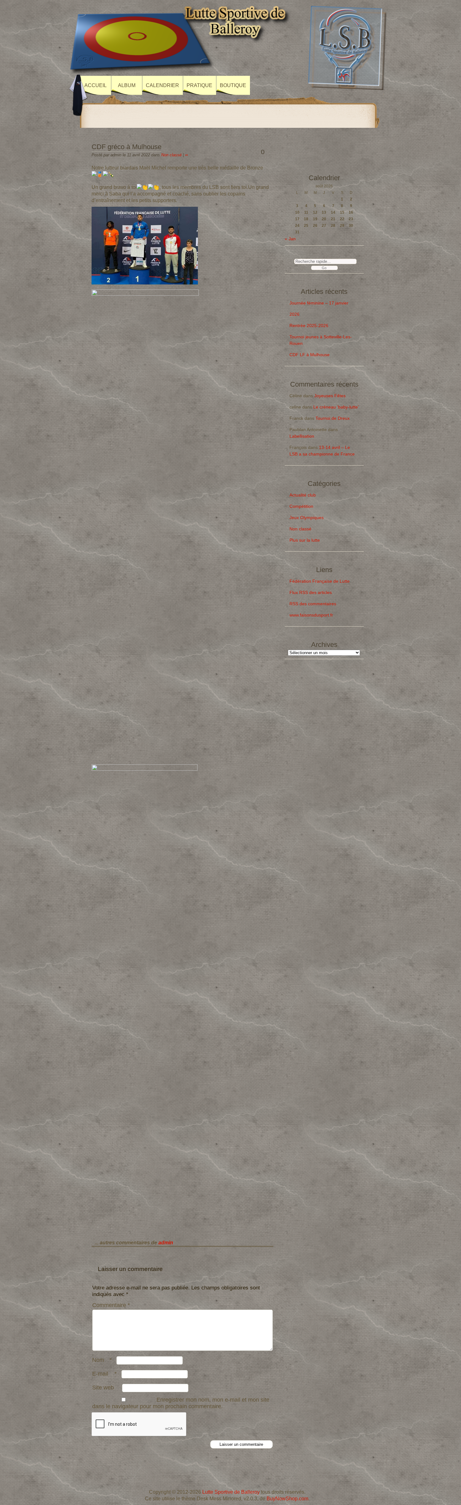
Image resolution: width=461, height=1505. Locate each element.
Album (126, 85)
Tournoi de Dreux (332, 418)
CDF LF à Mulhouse (309, 354)
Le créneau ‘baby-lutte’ (336, 406)
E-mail (104, 1374)
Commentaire (111, 1305)
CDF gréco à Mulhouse (127, 147)
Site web (103, 1387)
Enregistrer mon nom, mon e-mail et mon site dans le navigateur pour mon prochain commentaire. (180, 1403)
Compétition (301, 506)
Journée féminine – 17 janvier (318, 302)
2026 (294, 314)
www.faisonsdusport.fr (311, 614)
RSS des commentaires (312, 603)
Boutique (233, 85)
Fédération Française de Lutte (319, 581)
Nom (102, 1360)
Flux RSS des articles (310, 592)
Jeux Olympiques (306, 517)
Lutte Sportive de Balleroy (231, 1492)
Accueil (95, 85)
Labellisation (301, 436)
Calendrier (162, 85)
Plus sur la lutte (304, 540)
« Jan (290, 238)
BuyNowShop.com (287, 1498)
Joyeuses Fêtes (330, 395)
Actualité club (302, 494)
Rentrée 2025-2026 (308, 325)
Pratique (199, 85)
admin (165, 1242)
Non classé (171, 155)
